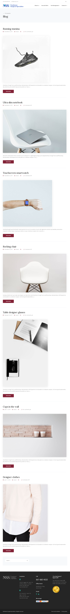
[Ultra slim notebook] (34, 131)
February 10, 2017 (8, 315)
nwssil (17, 31)
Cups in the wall (11, 406)
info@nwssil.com (14, 1)
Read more (8, 91)
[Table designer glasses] (25, 353)
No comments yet (29, 31)
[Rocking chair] (34, 273)
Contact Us (64, 5)
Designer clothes (11, 477)
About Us (37, 5)
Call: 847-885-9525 (6, 1)
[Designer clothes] (25, 513)
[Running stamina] (26, 59)
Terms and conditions (55, 611)
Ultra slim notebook (12, 102)
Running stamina (11, 28)
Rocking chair (9, 246)
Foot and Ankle (44, 5)
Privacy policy (64, 611)
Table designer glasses (14, 312)
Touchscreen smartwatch (16, 172)
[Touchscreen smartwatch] (27, 203)
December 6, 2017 (8, 31)
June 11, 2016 (7, 409)
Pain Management (55, 5)
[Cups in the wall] (34, 435)
